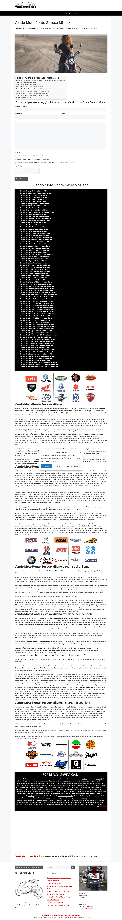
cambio (52, 781)
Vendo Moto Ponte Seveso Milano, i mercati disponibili (32, 95)
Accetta (46, 466)
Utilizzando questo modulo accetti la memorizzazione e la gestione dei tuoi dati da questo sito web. (45, 163)
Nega (58, 466)
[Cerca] (73, 868)
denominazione (49, 800)
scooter (72, 791)
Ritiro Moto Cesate (53, 881)
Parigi (85, 802)
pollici (98, 785)
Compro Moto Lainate (54, 883)
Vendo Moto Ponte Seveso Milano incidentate (30, 87)
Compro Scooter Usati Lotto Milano (58, 891)
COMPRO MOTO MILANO (42, 13)
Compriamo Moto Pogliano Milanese (59, 878)
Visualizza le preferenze (73, 466)
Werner (48, 798)
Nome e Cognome (21, 106)
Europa (35, 802)
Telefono (18, 114)
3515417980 (89, 906)
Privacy (18, 152)
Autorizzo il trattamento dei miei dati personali (29, 156)
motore (84, 779)
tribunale (78, 802)
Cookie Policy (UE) (64, 915)
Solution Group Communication (73, 917)
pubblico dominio (96, 804)
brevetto (39, 800)
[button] (80, 452)
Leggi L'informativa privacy (50, 915)
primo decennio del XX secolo (53, 802)
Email (63, 114)
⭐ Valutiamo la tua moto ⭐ (61, 13)
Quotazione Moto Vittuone (55, 894)
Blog (83, 13)
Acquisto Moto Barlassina (55, 902)
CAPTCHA (18, 166)
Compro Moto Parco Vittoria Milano (58, 897)
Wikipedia (102, 806)
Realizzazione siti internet (55, 917)
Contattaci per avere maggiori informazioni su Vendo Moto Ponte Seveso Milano (40, 80)
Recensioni (91, 13)
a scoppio (99, 779)
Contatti (75, 13)
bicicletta (31, 796)
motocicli (70, 789)
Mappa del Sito (75, 915)
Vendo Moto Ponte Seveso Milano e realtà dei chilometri (33, 89)
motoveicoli (39, 794)
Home (29, 13)
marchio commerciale (65, 796)
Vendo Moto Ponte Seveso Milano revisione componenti (33, 91)
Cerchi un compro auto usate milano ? (28, 867)
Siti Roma (87, 917)
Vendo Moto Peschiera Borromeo (58, 905)
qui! (48, 159)
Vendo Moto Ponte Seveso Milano (26, 82)
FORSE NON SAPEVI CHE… (24, 97)
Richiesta (19, 121)
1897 (64, 800)
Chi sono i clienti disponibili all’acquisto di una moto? (32, 93)
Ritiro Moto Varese (53, 900)
